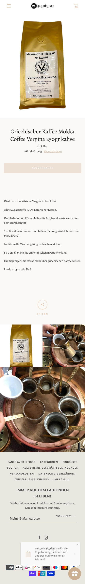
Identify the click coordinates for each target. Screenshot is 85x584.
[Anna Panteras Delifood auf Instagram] (46, 537)
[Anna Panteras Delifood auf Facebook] (39, 537)
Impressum (61, 479)
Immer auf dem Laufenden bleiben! (42, 493)
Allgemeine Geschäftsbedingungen (50, 467)
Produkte (69, 462)
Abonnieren (64, 516)
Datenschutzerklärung (56, 473)
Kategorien (49, 462)
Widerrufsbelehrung (32, 479)
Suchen (12, 467)
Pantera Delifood (22, 462)
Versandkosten (53, 151)
